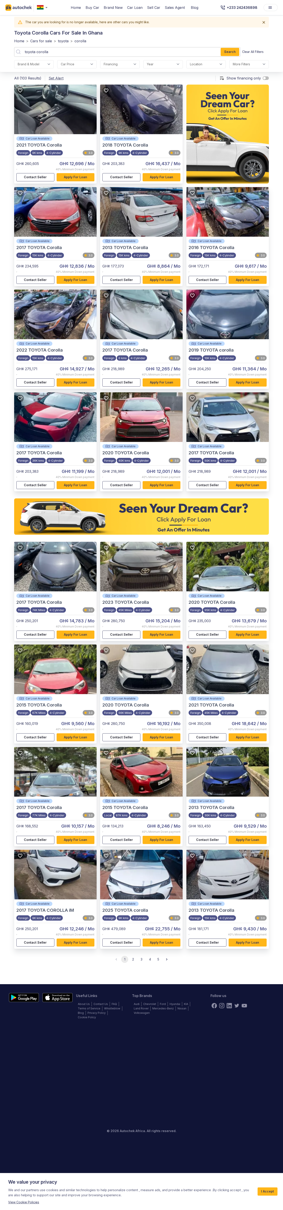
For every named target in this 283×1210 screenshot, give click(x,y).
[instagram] (222, 1005)
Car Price (67, 64)
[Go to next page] (166, 959)
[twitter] (237, 1005)
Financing (111, 64)
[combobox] (43, 8)
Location (196, 64)
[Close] (263, 22)
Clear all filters (253, 52)
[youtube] (244, 1005)
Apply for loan (75, 177)
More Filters (241, 64)
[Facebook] (214, 1005)
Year (150, 64)
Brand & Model (28, 64)
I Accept (267, 1191)
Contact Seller (35, 177)
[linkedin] (229, 1005)
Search (230, 52)
